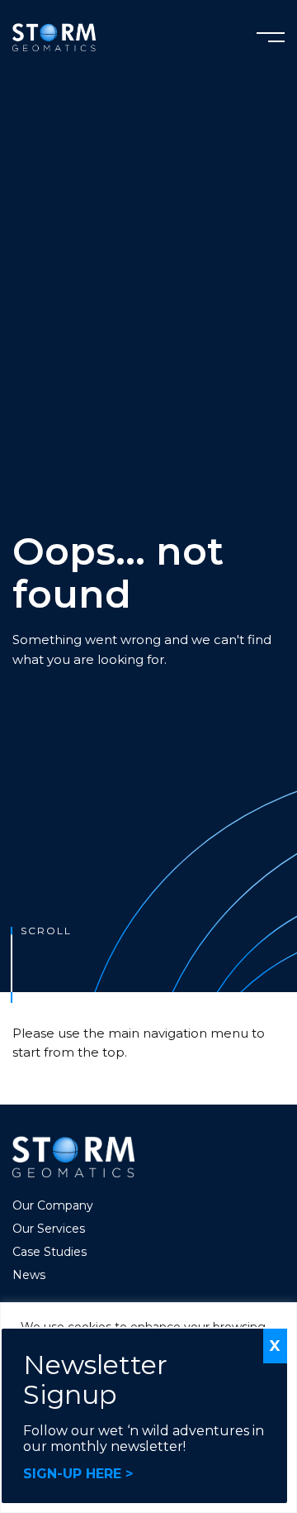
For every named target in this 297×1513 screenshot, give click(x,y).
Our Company (52, 1205)
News (28, 1274)
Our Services (48, 1228)
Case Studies (49, 1251)
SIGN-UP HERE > (78, 1474)
